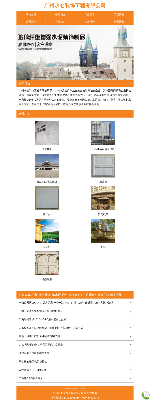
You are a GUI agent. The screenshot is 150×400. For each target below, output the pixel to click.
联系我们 (119, 21)
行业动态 (60, 21)
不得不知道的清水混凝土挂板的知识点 (75, 311)
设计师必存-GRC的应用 (75, 369)
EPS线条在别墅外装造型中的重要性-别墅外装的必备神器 (75, 327)
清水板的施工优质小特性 (75, 361)
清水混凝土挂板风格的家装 (75, 353)
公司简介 (60, 14)
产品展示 (90, 14)
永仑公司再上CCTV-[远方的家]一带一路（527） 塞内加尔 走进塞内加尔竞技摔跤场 (75, 302)
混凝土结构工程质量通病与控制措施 (75, 336)
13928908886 (72, 397)
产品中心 (25, 113)
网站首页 (31, 14)
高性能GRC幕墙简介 (75, 378)
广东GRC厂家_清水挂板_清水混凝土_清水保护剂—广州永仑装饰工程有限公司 (70, 294)
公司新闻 (31, 21)
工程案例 (119, 14)
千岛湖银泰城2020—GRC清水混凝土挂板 (75, 319)
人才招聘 (90, 21)
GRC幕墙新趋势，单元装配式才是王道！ (75, 344)
